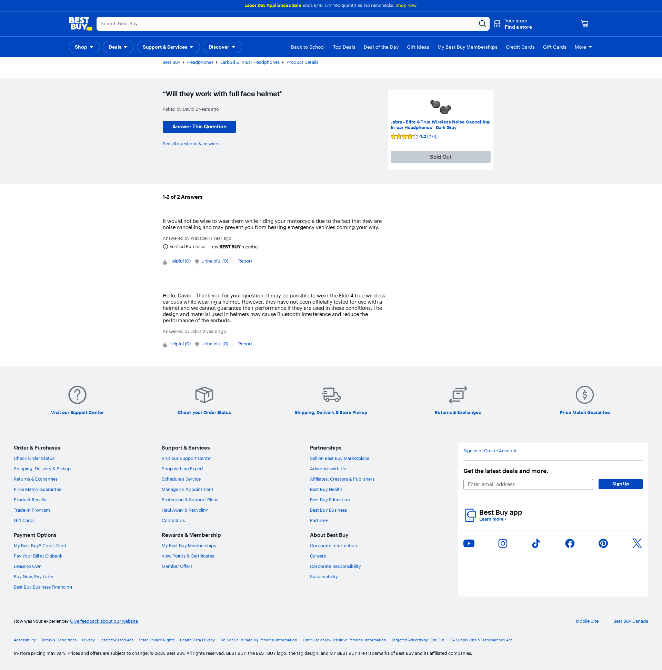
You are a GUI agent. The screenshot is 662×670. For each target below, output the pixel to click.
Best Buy (171, 62)
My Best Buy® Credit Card (40, 545)
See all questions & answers (191, 143)
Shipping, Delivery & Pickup (42, 468)
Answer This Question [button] (199, 126)
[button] (513, 24)
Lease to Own (28, 566)
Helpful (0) (180, 261)
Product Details (302, 62)
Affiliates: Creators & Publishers (342, 479)
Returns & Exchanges (36, 479)
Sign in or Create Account (490, 450)
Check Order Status (34, 458)
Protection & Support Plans (190, 499)
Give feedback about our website (104, 621)
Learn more (492, 519)
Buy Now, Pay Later (33, 576)
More (580, 47)
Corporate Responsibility (335, 566)
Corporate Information (333, 545)
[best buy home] (80, 24)
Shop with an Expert (182, 468)
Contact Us (173, 520)
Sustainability (324, 576)
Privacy (88, 640)
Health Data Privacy (197, 640)
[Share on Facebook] (569, 543)
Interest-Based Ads (116, 640)
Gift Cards (24, 520)
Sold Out (441, 157)
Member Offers (177, 566)
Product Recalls (30, 499)
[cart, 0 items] (585, 24)
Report (245, 261)
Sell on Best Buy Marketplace (339, 458)
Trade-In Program (32, 510)
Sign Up (620, 483)
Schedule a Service (181, 479)
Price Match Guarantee (37, 489)
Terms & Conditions (59, 640)
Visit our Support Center (187, 458)
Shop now (406, 5)
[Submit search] (483, 24)
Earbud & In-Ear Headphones (250, 62)
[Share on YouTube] (468, 543)
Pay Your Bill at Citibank (38, 556)
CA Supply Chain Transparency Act (481, 640)
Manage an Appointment (187, 489)
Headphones (200, 62)
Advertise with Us (328, 468)
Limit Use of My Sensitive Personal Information (344, 640)
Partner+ (319, 520)
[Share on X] (637, 543)
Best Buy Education (330, 499)
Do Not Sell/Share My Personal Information (258, 640)
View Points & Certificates (188, 556)
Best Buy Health (326, 489)
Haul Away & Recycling (185, 510)
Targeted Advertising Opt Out (418, 640)
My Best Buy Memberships (189, 545)
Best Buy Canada (630, 621)
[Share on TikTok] (536, 543)
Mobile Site (587, 621)
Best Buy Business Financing (43, 587)
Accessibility (25, 640)
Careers (318, 556)
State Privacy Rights (156, 640)
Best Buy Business (328, 510)
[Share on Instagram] (502, 543)
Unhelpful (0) (214, 261)
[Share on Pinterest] (603, 543)
